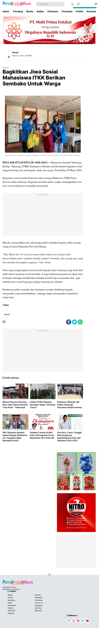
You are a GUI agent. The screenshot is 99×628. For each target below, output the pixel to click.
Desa (10, 603)
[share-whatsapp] (80, 322)
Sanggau (38, 605)
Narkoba (11, 610)
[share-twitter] (74, 322)
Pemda (38, 595)
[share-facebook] (68, 322)
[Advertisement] (42, 215)
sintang (38, 608)
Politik (79, 11)
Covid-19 (39, 603)
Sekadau (11, 600)
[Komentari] (4, 322)
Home (6, 11)
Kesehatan (12, 605)
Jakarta (11, 613)
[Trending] (78, 4)
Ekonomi (38, 610)
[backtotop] (49, 575)
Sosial (5, 67)
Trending (18, 11)
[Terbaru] (72, 4)
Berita (29, 11)
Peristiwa (67, 11)
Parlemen (52, 11)
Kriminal (91, 11)
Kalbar (40, 11)
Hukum (11, 608)
